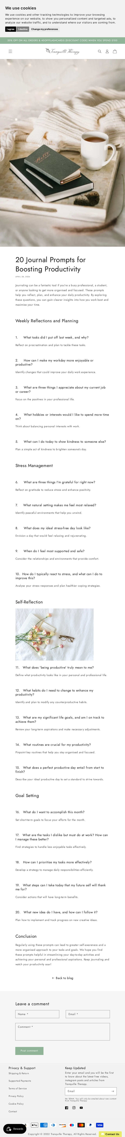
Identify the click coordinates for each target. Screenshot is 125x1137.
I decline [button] (23, 29)
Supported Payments (20, 1081)
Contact (13, 1111)
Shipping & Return (19, 1073)
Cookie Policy (16, 1104)
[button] (10, 51)
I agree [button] (10, 29)
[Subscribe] (112, 1091)
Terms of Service (18, 1088)
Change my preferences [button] (44, 29)
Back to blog (64, 978)
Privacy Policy (16, 1096)
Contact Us (111, 1134)
